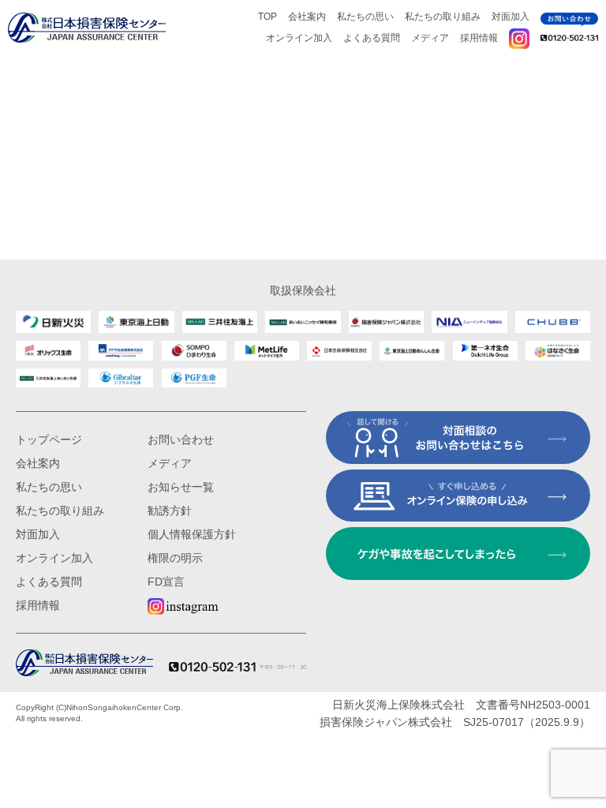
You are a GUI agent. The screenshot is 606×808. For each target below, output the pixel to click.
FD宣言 (166, 581)
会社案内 (307, 16)
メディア (430, 37)
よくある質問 (371, 37)
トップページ (49, 439)
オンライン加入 (299, 37)
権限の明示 (175, 558)
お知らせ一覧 (181, 487)
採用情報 (479, 37)
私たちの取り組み (443, 16)
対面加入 (510, 16)
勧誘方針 (170, 510)
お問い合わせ (181, 439)
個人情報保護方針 (192, 534)
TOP (267, 16)
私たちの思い (365, 16)
